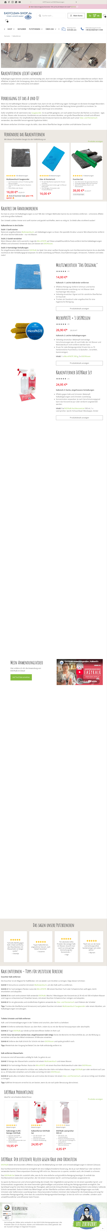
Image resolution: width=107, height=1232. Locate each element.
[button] (94, 15)
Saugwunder (36, 113)
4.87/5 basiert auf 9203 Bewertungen (53, 2)
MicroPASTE (42, 241)
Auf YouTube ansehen (21, 677)
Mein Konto (78, 15)
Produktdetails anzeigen (79, 308)
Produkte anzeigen (95, 141)
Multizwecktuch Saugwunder (74, 1006)
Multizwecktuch (28, 232)
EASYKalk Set (9, 1175)
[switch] (7, 1218)
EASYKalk (32, 250)
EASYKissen (48, 243)
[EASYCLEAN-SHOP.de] (18, 15)
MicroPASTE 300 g (71, 356)
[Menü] (10, 1205)
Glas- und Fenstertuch (88, 118)
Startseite (7, 36)
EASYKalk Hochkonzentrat (74, 408)
